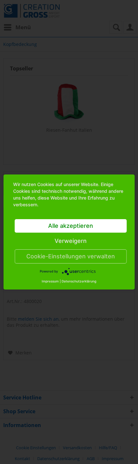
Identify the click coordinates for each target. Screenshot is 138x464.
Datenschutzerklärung (79, 281)
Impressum (50, 281)
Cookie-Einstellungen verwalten (70, 256)
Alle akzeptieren (70, 225)
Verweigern (71, 240)
